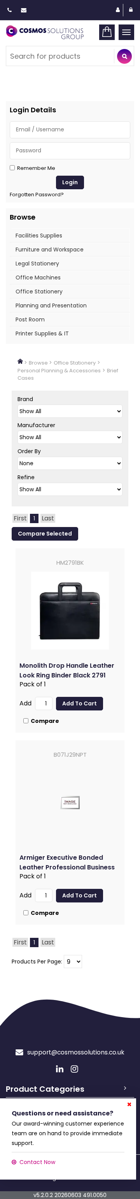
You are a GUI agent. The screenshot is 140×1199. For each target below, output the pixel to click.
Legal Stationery (37, 263)
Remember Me (36, 168)
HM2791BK (70, 562)
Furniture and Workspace (50, 249)
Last (48, 518)
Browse (38, 363)
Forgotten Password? (37, 194)
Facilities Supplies (39, 235)
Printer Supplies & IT (42, 333)
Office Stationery (39, 291)
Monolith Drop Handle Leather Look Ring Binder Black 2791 (66, 670)
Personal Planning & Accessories (59, 370)
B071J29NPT (70, 754)
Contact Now (37, 1162)
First (20, 518)
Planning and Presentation (51, 305)
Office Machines (38, 277)
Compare (45, 721)
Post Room (30, 319)
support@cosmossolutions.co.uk (75, 1052)
